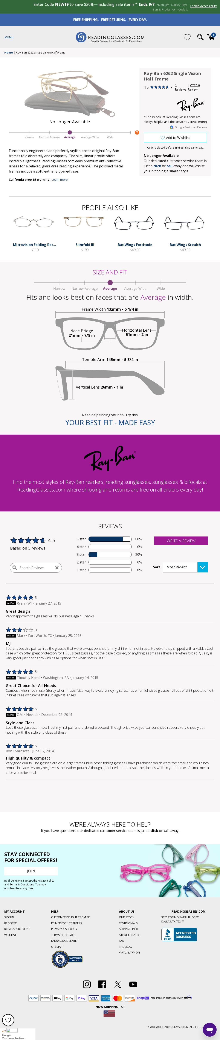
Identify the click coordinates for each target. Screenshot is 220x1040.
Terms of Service (63, 935)
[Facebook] (102, 988)
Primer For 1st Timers (66, 923)
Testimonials (128, 923)
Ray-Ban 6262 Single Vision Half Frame (41, 52)
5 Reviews (180, 87)
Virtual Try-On (129, 952)
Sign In (9, 917)
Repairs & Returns (17, 929)
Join (31, 870)
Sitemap (56, 947)
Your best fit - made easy (110, 422)
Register (10, 923)
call (170, 166)
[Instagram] (87, 988)
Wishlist (10, 935)
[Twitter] (118, 988)
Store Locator (130, 935)
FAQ (121, 941)
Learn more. (59, 179)
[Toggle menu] (9, 37)
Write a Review (194, 87)
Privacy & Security (64, 929)
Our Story (126, 917)
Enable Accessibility (203, 6)
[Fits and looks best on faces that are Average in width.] (70, 138)
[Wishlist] (187, 37)
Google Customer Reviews (191, 127)
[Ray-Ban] (191, 104)
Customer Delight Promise (70, 917)
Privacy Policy (46, 880)
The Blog (125, 947)
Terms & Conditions (22, 884)
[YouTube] (133, 988)
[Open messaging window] (210, 1030)
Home (8, 52)
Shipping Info (128, 929)
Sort (156, 567)
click (154, 830)
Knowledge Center (64, 941)
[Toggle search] (200, 37)
